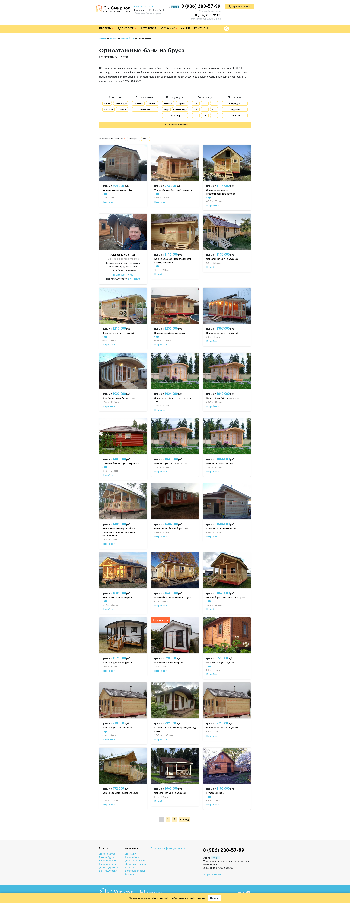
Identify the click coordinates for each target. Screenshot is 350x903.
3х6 (214, 103)
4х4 (196, 109)
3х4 (196, 103)
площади (132, 139)
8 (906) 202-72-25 (208, 15)
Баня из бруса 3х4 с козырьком (170, 463)
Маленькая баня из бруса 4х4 (117, 190)
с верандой (234, 103)
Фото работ (148, 28)
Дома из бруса (107, 854)
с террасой (235, 109)
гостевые (138, 103)
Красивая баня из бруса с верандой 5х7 (122, 463)
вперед (184, 819)
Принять (214, 898)
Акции (185, 28)
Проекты (105, 28)
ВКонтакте (134, 278)
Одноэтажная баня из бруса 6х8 (222, 333)
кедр (166, 109)
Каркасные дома (108, 860)
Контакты (201, 28)
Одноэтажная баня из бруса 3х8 (222, 259)
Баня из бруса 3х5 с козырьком (222, 398)
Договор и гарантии (135, 864)
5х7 (214, 115)
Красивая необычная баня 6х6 (221, 528)
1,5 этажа (108, 109)
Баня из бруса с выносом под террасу (225, 597)
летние (152, 103)
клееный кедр (180, 109)
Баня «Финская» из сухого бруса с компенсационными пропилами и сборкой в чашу (119, 532)
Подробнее (108, 202)
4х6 (214, 109)
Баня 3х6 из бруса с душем (220, 662)
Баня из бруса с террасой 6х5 (117, 727)
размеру (119, 139)
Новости (129, 867)
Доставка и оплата (135, 860)
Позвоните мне (153, 892)
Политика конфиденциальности (168, 848)
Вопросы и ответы (135, 870)
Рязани (175, 6)
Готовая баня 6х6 (215, 793)
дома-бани (145, 109)
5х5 (196, 115)
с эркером (235, 115)
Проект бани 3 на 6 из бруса (168, 662)
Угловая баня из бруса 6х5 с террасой (173, 190)
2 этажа (122, 109)
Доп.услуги (126, 28)
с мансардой (121, 103)
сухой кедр (175, 115)
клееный (168, 103)
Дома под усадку (108, 867)
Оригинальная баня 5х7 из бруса (170, 333)
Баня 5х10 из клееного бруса (117, 597)
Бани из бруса (106, 857)
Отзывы (129, 874)
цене (144, 139)
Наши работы (132, 857)
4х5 (205, 109)
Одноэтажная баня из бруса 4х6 (118, 333)
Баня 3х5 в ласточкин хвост (220, 463)
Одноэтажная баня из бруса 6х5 (170, 793)
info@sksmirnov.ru (144, 6)
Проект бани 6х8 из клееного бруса (172, 597)
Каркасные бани (107, 864)
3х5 (205, 103)
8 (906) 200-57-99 (201, 6)
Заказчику (167, 28)
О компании (131, 848)
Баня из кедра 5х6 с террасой (117, 662)
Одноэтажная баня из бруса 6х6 (222, 727)
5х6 (205, 115)
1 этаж (107, 103)
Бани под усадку (108, 870)
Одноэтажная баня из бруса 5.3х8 (171, 528)
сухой (182, 103)
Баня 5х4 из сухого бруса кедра (118, 398)
